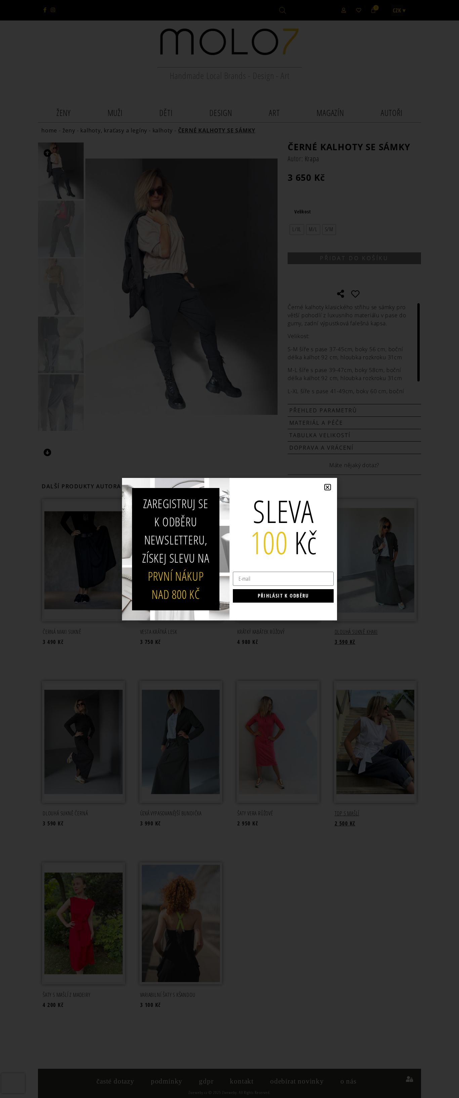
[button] (327, 487)
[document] (229, 549)
